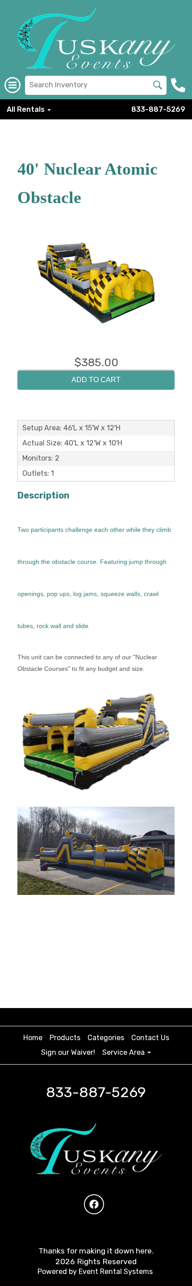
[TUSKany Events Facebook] (94, 1204)
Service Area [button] (124, 1052)
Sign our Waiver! (68, 1052)
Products (65, 1037)
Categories (106, 1037)
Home (32, 1037)
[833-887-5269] (179, 85)
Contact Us (150, 1037)
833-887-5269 (158, 109)
